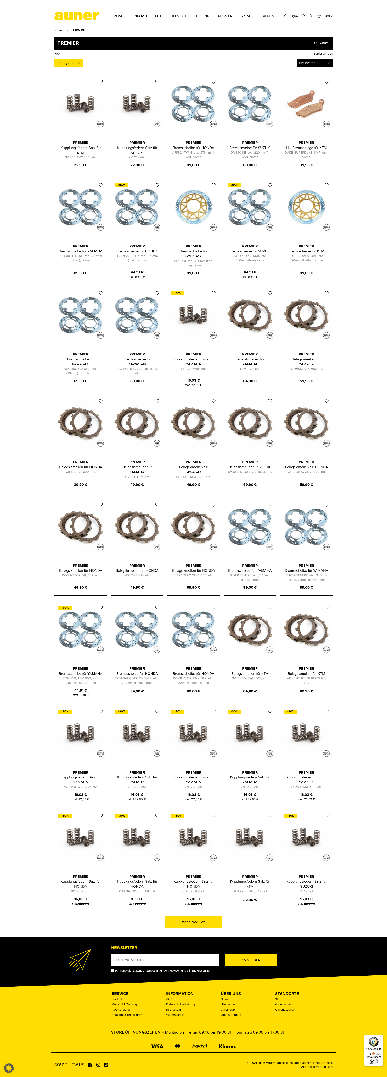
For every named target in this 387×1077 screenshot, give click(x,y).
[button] (9, 1068)
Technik (202, 16)
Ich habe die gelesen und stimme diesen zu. (162, 970)
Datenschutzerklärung (180, 1004)
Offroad (115, 16)
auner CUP (228, 1009)
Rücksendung (121, 1009)
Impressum (173, 1009)
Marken (225, 16)
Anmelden (251, 960)
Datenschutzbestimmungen (151, 970)
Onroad (139, 16)
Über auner (228, 1004)
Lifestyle (178, 16)
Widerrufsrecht (175, 1015)
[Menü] (380, 1037)
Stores (279, 999)
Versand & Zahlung (124, 1004)
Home (58, 30)
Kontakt (117, 999)
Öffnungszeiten (285, 1009)
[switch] (374, 1061)
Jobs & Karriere (231, 1015)
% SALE (247, 16)
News (224, 999)
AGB (169, 999)
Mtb (158, 16)
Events (267, 16)
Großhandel (283, 1004)
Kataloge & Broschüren (127, 1015)
